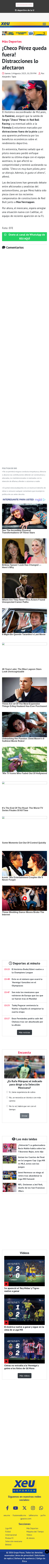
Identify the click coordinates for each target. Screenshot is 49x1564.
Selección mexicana (13, 1541)
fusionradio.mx (19, 1515)
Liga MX (8, 1528)
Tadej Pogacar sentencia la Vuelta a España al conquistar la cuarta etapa (28, 1008)
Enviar (24, 1115)
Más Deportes (32, 1528)
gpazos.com (25, 1518)
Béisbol (8, 1544)
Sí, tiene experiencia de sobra (22, 1092)
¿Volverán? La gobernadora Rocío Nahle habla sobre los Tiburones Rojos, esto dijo (31, 1148)
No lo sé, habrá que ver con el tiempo (22, 1108)
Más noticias (24, 1032)
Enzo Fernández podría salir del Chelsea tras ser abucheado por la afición (27, 1021)
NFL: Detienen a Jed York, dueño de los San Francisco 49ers (31, 1187)
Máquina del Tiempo (35, 1531)
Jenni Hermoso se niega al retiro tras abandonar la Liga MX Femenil (31, 1175)
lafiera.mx (33, 1515)
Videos (29, 1535)
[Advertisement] (24, 360)
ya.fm (43, 1515)
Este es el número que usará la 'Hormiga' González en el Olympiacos (27, 982)
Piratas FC (9, 1538)
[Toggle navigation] (44, 24)
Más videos (24, 1375)
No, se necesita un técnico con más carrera (25, 1099)
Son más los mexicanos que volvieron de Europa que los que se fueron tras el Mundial (27, 995)
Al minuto (31, 1538)
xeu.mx (7, 1515)
